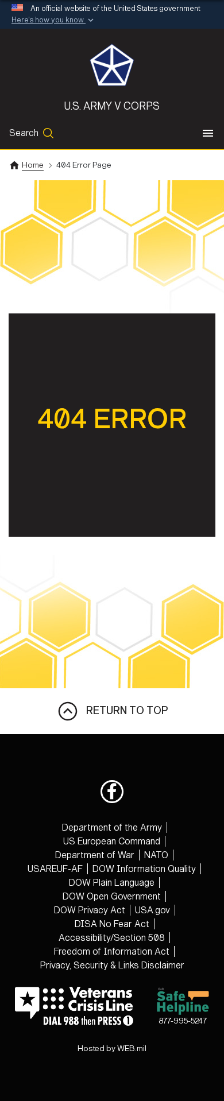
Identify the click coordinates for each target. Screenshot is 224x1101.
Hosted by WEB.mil (112, 1048)
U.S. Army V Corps (112, 106)
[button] (53, 20)
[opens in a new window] (112, 791)
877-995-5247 (183, 1021)
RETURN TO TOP (123, 710)
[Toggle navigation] (208, 133)
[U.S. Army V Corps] (112, 65)
